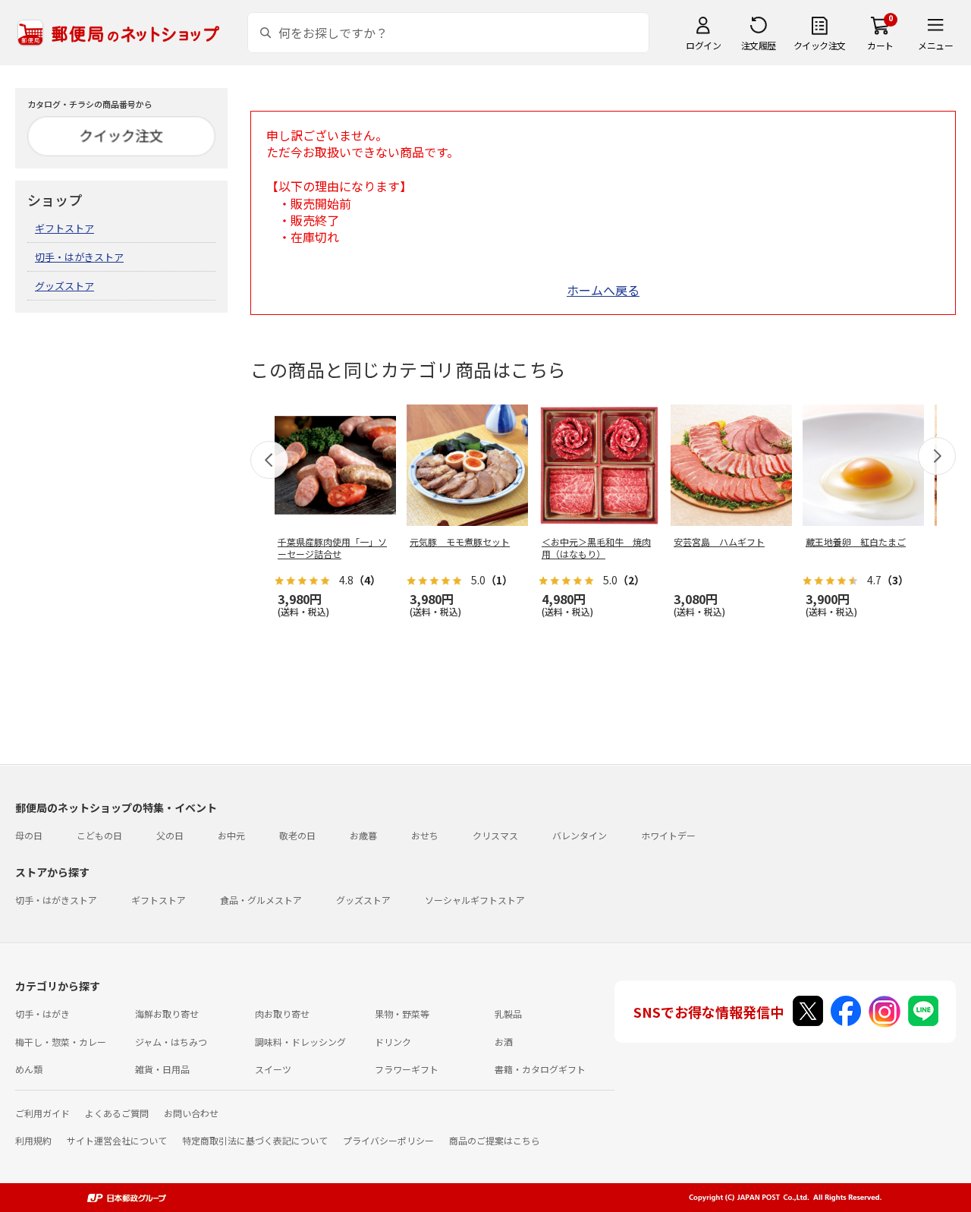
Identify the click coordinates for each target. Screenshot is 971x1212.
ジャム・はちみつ (171, 1041)
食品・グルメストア (261, 899)
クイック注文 (819, 45)
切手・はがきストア (79, 257)
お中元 (231, 835)
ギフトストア (64, 228)
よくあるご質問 (117, 1113)
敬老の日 (297, 835)
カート (880, 45)
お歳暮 (363, 835)
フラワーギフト (406, 1068)
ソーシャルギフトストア (475, 899)
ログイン (703, 45)
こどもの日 (99, 835)
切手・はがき (42, 1013)
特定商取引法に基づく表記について (255, 1140)
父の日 (170, 835)
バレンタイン (579, 835)
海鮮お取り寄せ (167, 1013)
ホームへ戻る (603, 290)
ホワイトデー (668, 835)
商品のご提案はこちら (494, 1140)
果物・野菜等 (402, 1013)
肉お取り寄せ (282, 1013)
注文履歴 (758, 45)
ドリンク (393, 1041)
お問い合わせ (191, 1113)
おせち (424, 835)
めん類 (28, 1068)
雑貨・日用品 (162, 1068)
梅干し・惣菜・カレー (60, 1041)
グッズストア (64, 286)
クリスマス (495, 835)
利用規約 (33, 1140)
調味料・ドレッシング (300, 1041)
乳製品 (508, 1013)
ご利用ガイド (42, 1113)
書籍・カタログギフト (540, 1068)
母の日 (28, 835)
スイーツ (273, 1068)
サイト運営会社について (117, 1140)
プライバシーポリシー (388, 1140)
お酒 (504, 1041)
